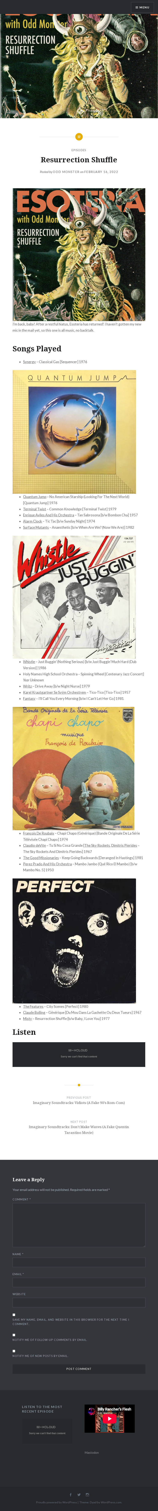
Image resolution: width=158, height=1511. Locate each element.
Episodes (79, 150)
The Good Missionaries (41, 858)
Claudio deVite (34, 845)
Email (18, 1274)
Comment (22, 1199)
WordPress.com (111, 1502)
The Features (33, 1006)
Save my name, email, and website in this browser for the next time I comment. (71, 1322)
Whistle (29, 662)
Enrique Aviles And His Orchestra (48, 515)
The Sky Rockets (97, 845)
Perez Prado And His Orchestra (47, 864)
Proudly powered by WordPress (56, 1502)
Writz (27, 686)
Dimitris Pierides (124, 845)
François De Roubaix (38, 833)
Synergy (29, 362)
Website (19, 1294)
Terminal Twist (34, 509)
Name (18, 1254)
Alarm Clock (32, 521)
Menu (144, 7)
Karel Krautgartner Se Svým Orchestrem (54, 692)
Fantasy (29, 698)
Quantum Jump (34, 497)
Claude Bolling (34, 1012)
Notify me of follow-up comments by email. (50, 1339)
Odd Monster (66, 172)
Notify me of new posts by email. (41, 1356)
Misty (27, 1018)
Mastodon (92, 1452)
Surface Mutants (36, 527)
